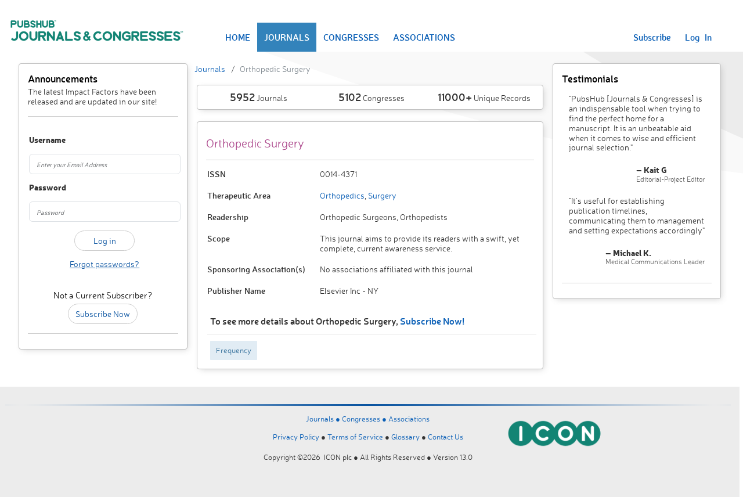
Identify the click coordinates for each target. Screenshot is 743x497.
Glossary (405, 436)
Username (40, 140)
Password (40, 188)
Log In (698, 37)
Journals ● (324, 418)
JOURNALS (286, 37)
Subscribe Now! (432, 321)
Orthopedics (342, 195)
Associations (409, 418)
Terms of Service (355, 436)
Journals (209, 69)
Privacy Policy (296, 436)
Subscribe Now (102, 314)
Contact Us (445, 436)
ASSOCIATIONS (424, 37)
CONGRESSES (351, 37)
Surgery (381, 195)
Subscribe (652, 37)
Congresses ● (365, 418)
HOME (237, 37)
